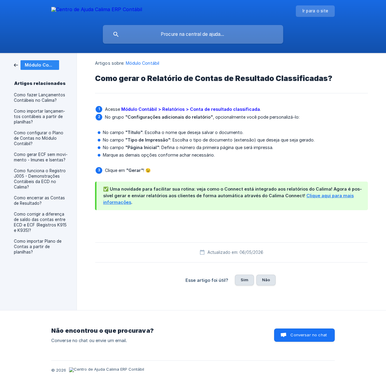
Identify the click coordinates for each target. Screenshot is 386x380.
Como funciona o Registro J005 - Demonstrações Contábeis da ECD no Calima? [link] (40, 178)
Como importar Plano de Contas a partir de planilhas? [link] (38, 246)
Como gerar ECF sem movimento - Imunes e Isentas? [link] (41, 157)
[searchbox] (193, 34)
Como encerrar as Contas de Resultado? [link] (39, 200)
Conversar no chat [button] (308, 334)
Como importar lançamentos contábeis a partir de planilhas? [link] (39, 116)
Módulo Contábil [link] (143, 63)
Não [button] (266, 279)
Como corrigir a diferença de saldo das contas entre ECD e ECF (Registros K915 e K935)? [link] (40, 222)
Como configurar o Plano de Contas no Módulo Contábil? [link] (38, 138)
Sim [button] (244, 279)
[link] (36, 64)
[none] (96, 10)
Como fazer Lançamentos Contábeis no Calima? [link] (39, 97)
